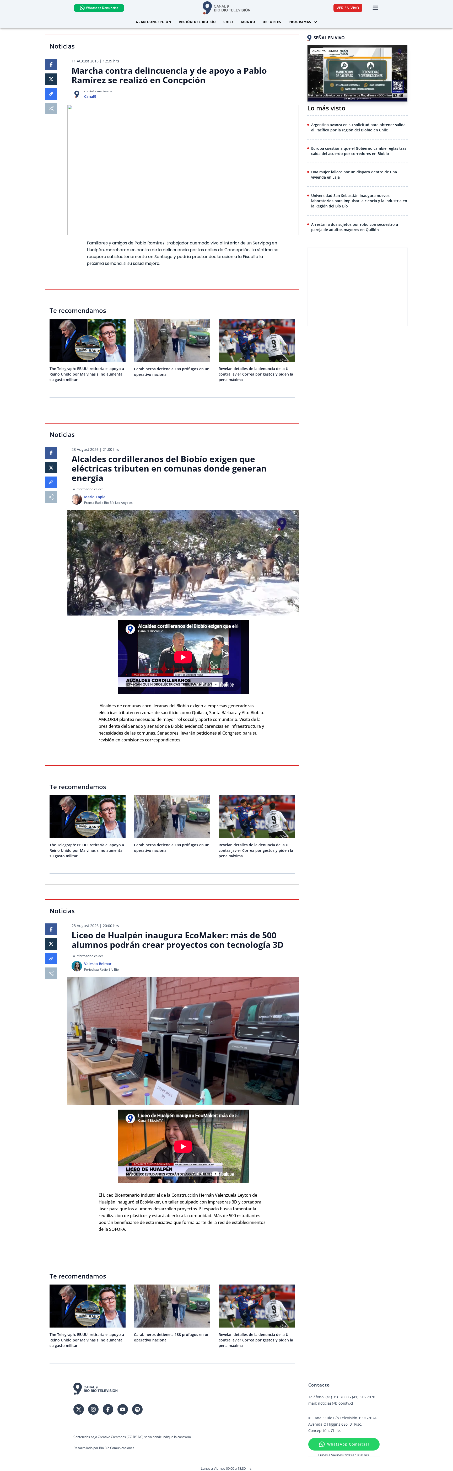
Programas (300, 22)
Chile (228, 22)
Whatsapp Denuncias (102, 8)
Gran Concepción (153, 22)
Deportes (272, 22)
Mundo (248, 22)
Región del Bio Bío (197, 22)
